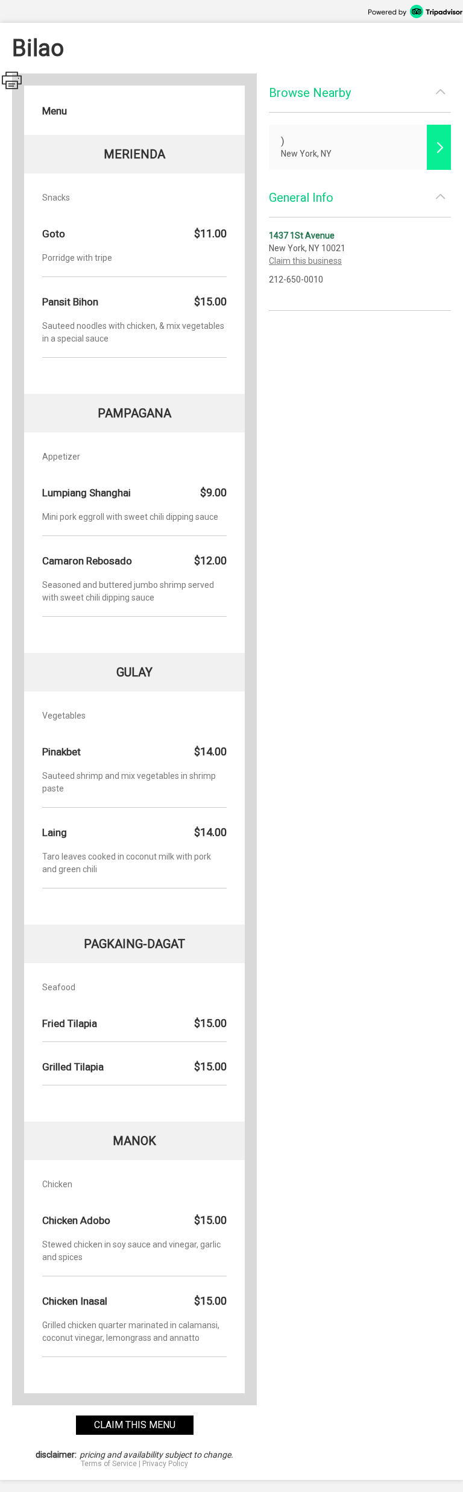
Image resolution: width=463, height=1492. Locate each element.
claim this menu (134, 1425)
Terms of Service (109, 1463)
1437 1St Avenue (302, 235)
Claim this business (305, 261)
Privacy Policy (165, 1463)
